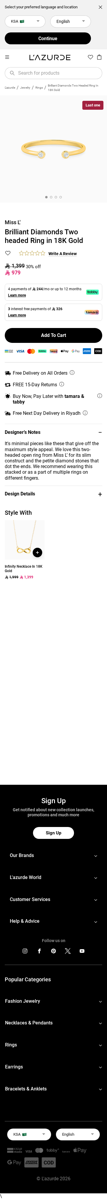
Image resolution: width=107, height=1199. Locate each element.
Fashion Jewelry (22, 1001)
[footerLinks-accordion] (53, 855)
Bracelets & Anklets (26, 1089)
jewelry (25, 87)
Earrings (14, 1067)
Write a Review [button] (62, 253)
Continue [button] (47, 38)
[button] (53, 432)
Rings (39, 87)
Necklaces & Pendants (29, 1023)
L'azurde (10, 87)
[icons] (25, 952)
